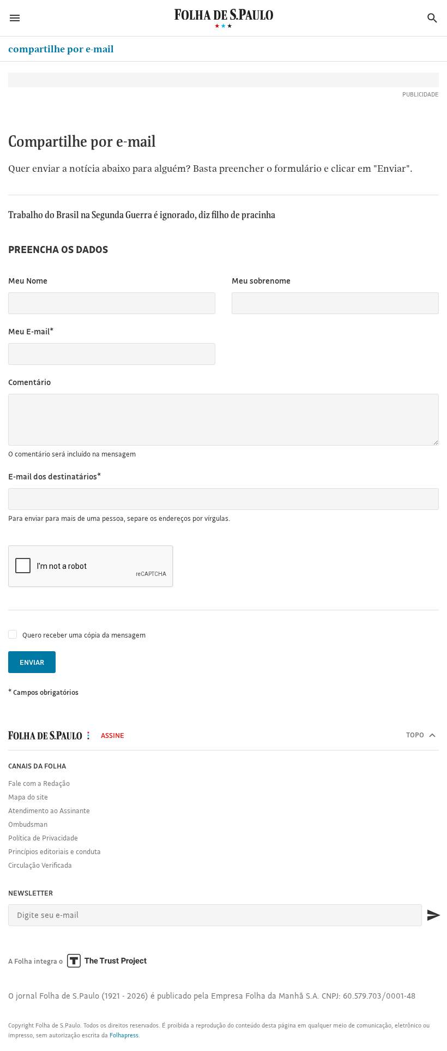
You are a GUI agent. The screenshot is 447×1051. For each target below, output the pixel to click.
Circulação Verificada (40, 865)
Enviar (32, 662)
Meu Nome (27, 280)
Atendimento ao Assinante (49, 810)
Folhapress (124, 1035)
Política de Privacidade (43, 838)
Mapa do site (28, 797)
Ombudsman (27, 824)
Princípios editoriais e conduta (54, 851)
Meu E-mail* (30, 331)
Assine (112, 735)
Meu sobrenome (261, 280)
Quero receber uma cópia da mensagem (84, 635)
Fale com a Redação (39, 783)
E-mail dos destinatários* (54, 476)
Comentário (29, 382)
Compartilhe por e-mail (61, 49)
